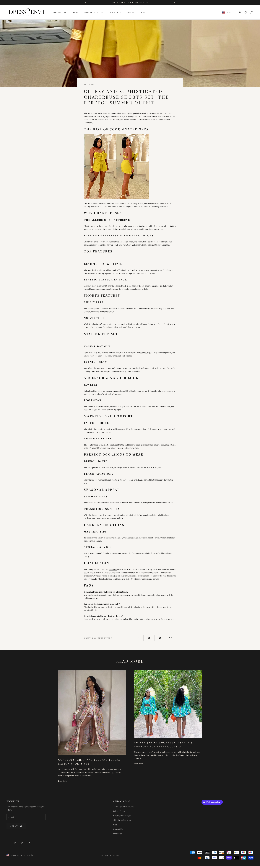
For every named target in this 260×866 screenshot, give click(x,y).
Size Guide (117, 833)
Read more (62, 781)
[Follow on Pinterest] (22, 843)
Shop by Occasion (94, 12)
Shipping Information (122, 820)
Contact (146, 12)
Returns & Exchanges (122, 815)
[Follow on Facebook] (7, 843)
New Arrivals (60, 12)
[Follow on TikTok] (29, 843)
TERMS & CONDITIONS (123, 806)
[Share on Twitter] (149, 638)
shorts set (96, 116)
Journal (131, 12)
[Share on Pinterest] (160, 638)
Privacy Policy (119, 811)
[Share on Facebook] (138, 638)
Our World (115, 12)
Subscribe (16, 826)
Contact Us (118, 829)
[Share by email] (170, 638)
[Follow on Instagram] (15, 843)
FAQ (115, 824)
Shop (75, 12)
